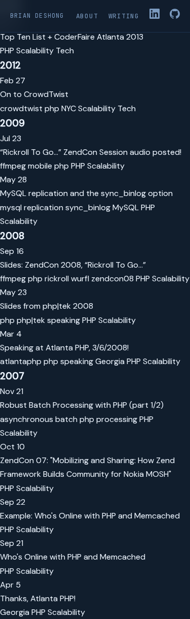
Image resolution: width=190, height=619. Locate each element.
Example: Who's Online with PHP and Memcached (90, 515)
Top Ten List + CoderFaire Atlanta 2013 (71, 36)
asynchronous (26, 419)
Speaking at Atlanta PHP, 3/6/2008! (64, 347)
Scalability (35, 50)
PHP (7, 50)
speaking (63, 320)
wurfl (80, 278)
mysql (11, 207)
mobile (40, 165)
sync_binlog (87, 207)
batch (66, 419)
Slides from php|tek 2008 (46, 306)
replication (43, 207)
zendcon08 (112, 278)
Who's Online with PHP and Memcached (72, 556)
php (52, 108)
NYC (68, 108)
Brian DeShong (37, 16)
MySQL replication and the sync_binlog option (86, 193)
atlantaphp (21, 361)
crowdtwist (21, 108)
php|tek (31, 320)
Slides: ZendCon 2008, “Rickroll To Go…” (73, 264)
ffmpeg (13, 165)
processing (116, 419)
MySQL (125, 207)
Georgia (110, 361)
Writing (123, 16)
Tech (65, 50)
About (87, 16)
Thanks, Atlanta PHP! (37, 598)
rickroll (57, 278)
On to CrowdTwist (34, 94)
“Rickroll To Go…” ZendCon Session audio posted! (90, 152)
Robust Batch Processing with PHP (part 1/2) (82, 405)
